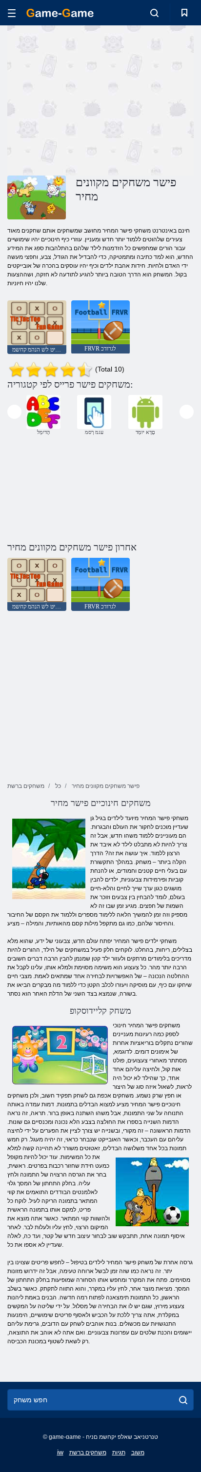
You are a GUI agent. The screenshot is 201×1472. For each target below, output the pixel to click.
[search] (183, 1400)
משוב (137, 1452)
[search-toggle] (154, 12)
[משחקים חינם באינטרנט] (60, 13)
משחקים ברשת (87, 1452)
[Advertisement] (90, 99)
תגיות (118, 1452)
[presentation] (14, 412)
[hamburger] (11, 13)
